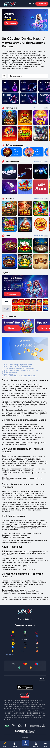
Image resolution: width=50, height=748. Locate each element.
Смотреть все (40, 108)
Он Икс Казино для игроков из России (16, 366)
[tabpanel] (25, 20)
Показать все (9, 655)
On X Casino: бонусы (9, 372)
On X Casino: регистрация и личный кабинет (18, 368)
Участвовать (12, 294)
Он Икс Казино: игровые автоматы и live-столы (20, 370)
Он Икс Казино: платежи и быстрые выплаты (19, 376)
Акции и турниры (8, 374)
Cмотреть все (40, 161)
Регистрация (42, 4)
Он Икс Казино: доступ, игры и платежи (17, 365)
